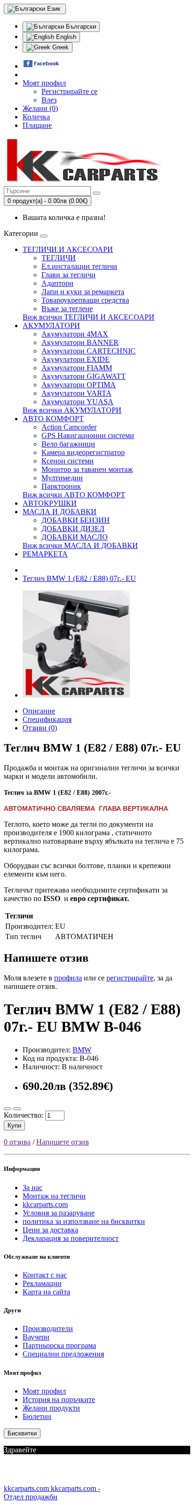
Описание (39, 711)
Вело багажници (68, 444)
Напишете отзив (62, 1142)
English (65, 36)
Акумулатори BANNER (80, 342)
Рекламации (42, 1283)
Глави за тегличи (68, 275)
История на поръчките (59, 1399)
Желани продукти (51, 1408)
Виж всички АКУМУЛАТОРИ (72, 410)
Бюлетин (37, 1416)
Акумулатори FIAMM (76, 368)
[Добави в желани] (7, 1108)
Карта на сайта (46, 1292)
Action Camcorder (69, 427)
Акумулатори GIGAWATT (83, 376)
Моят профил (44, 1391)
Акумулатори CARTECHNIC (88, 351)
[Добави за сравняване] (17, 1108)
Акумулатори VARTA (76, 393)
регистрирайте (130, 978)
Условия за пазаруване (59, 1213)
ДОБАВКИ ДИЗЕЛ (73, 529)
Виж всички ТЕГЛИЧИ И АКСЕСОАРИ (88, 317)
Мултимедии (62, 478)
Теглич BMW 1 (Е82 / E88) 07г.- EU (79, 578)
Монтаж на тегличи (54, 1196)
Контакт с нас (45, 1275)
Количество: (23, 1115)
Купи (14, 1125)
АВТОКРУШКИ (50, 503)
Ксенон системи (67, 461)
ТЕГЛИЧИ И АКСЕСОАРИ (68, 249)
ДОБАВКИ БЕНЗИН (75, 520)
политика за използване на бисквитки (84, 1221)
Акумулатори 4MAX (74, 334)
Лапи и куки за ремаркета (82, 292)
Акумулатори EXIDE (75, 359)
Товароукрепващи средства (85, 300)
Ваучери (36, 1337)
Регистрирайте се (69, 91)
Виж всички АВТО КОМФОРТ (74, 495)
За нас (32, 1187)
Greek (59, 47)
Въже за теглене (67, 309)
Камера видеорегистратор (83, 452)
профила (68, 978)
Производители (48, 1329)
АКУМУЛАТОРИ (51, 325)
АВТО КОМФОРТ (53, 419)
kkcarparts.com (45, 1204)
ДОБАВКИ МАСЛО (74, 537)
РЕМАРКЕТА (45, 554)
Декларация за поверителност (71, 1238)
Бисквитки (22, 1433)
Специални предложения (63, 1354)
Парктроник (61, 486)
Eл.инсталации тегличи (79, 266)
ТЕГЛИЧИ (58, 258)
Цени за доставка (50, 1230)
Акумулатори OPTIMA (78, 385)
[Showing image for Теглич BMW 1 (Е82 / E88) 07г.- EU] (76, 695)
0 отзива (17, 1142)
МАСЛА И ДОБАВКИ (60, 512)
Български (80, 26)
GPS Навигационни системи (87, 435)
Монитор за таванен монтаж (87, 469)
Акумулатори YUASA (77, 402)
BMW (82, 1050)
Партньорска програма (59, 1345)
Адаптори (57, 283)
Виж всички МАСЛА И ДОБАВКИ (80, 545)
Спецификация (47, 719)
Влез (49, 100)
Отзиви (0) (40, 728)
